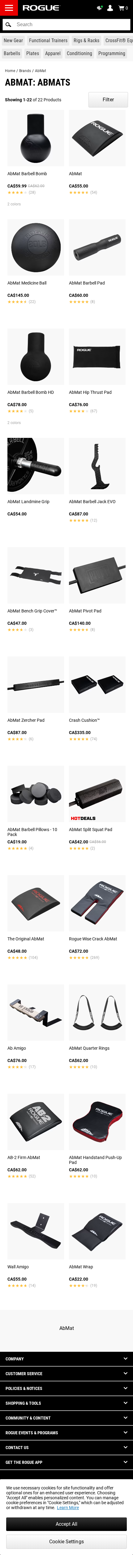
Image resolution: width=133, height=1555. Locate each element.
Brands (25, 71)
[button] (8, 24)
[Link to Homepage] (42, 8)
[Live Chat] (101, 8)
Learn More (68, 1507)
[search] (66, 24)
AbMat (40, 71)
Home (10, 71)
